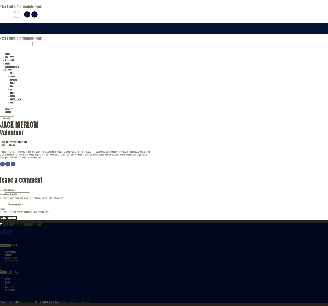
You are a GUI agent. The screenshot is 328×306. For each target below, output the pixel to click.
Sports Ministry (11, 257)
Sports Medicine (11, 260)
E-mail (2, 194)
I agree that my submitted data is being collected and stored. (27, 212)
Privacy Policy (10, 252)
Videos (7, 284)
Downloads (9, 287)
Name (2, 190)
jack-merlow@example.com (16, 142)
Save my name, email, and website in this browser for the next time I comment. (33, 198)
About (7, 281)
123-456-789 (10, 144)
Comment (3, 209)
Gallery (8, 278)
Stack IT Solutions (26, 302)
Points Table (10, 290)
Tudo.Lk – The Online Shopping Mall (76, 302)
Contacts (8, 255)
